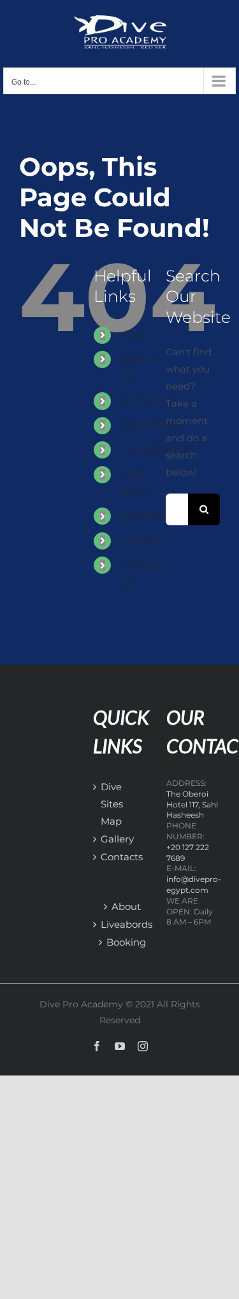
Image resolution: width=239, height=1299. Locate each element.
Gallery (107, 839)
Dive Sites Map (107, 804)
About (126, 906)
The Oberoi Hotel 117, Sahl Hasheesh (192, 804)
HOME (135, 335)
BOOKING (144, 516)
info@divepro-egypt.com (193, 884)
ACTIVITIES (147, 401)
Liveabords (126, 924)
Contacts (107, 857)
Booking (126, 942)
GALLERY (142, 541)
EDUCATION (150, 426)
